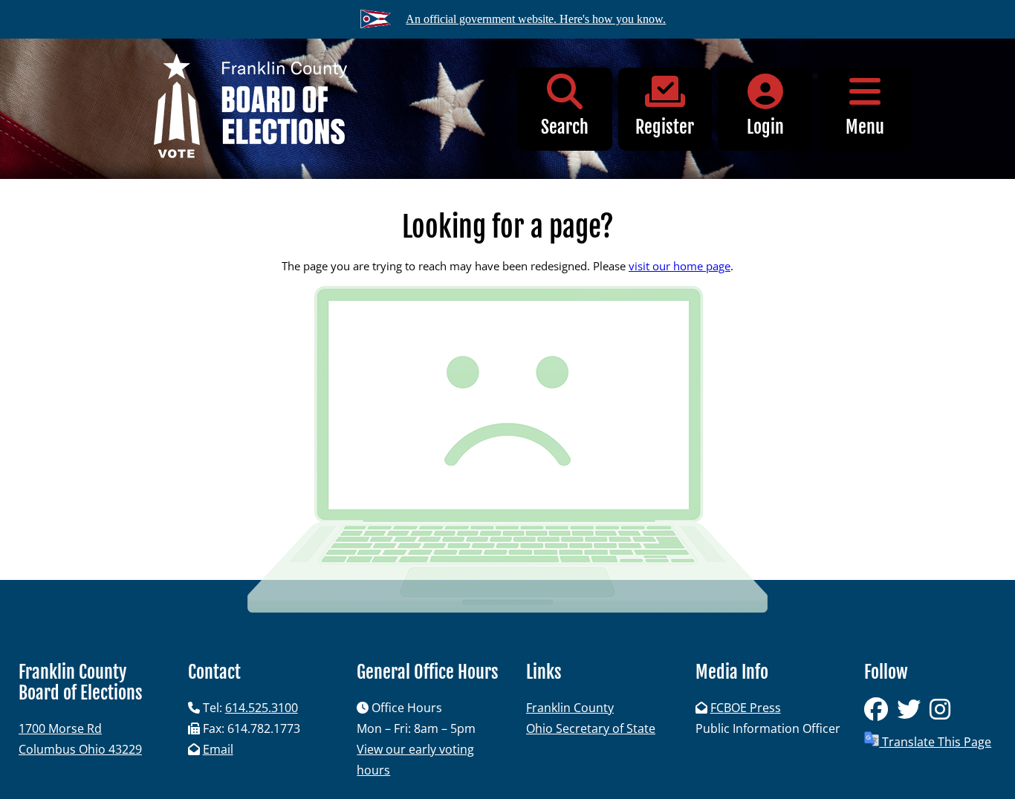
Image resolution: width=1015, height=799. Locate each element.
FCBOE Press (745, 707)
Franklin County (570, 707)
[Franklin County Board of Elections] (250, 108)
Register (664, 127)
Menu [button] (865, 127)
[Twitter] (913, 713)
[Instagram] (943, 713)
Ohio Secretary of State (590, 728)
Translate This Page (935, 742)
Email (218, 749)
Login (765, 127)
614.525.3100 (261, 707)
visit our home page (679, 265)
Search (564, 127)
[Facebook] (880, 713)
